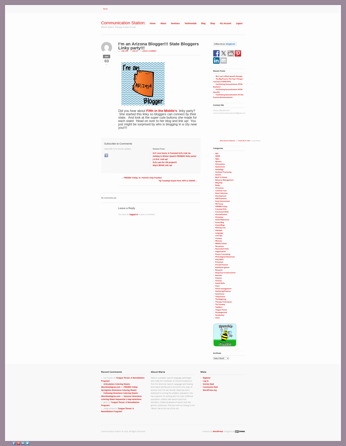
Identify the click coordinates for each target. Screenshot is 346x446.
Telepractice (220, 296)
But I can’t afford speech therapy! (229, 76)
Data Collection (221, 193)
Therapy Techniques (223, 302)
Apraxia (218, 161)
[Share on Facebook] (216, 53)
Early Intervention (222, 201)
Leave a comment (149, 51)
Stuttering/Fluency (223, 291)
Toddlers (218, 307)
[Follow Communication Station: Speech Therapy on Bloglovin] (225, 44)
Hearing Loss (220, 227)
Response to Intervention (225, 273)
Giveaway (219, 217)
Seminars (175, 23)
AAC (217, 153)
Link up (135, 51)
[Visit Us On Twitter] (27, 443)
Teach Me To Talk (244, 141)
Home (153, 23)
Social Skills (220, 283)
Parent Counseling (222, 254)
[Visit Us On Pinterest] (18, 443)
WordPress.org (210, 390)
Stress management (223, 288)
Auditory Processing (223, 172)
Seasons (218, 278)
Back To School (221, 177)
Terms (105, 9)
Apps (217, 159)
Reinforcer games (222, 267)
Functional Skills (222, 212)
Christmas (219, 188)
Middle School (221, 243)
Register (206, 378)
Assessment (220, 167)
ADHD (217, 156)
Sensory (218, 280)
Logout (239, 23)
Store (217, 286)
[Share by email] (223, 60)
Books (217, 185)
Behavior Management (224, 180)
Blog (203, 23)
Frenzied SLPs (221, 209)
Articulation (220, 164)
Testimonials (191, 23)
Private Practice (221, 265)
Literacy (218, 238)
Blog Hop (218, 183)
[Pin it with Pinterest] (238, 53)
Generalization (221, 214)
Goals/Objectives (222, 219)
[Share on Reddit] (230, 53)
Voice (217, 318)
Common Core (221, 190)
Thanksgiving (220, 299)
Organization (220, 251)
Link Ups (124, 51)
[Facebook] (106, 155)
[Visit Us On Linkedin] (23, 443)
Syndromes (219, 294)
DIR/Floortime (221, 198)
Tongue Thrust (221, 310)
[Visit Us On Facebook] (14, 443)
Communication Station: (123, 23)
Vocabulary (219, 315)
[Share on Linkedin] (216, 60)
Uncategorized (221, 312)
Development (220, 196)
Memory (218, 241)
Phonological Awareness (225, 257)
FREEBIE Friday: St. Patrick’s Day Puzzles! (141, 177)
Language (219, 233)
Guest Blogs (220, 225)
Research (219, 270)
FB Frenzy (219, 204)
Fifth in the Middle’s (162, 111)
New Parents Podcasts (227, 141)
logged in (133, 214)
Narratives (219, 246)
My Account (225, 23)
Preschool (219, 262)
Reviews (218, 275)
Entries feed (208, 384)
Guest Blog (219, 222)
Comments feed (210, 387)
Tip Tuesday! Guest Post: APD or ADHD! (178, 180)
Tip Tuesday (220, 304)
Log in (206, 381)
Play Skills (219, 259)
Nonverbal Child (222, 249)
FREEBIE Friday (221, 206)
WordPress (218, 431)
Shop (212, 23)
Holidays (218, 230)
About (163, 23)
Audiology (219, 169)
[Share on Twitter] (223, 53)
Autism (218, 175)
